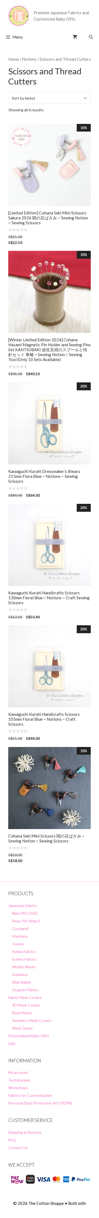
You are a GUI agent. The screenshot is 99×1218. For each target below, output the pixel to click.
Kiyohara (19, 936)
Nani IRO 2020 (24, 913)
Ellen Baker (21, 982)
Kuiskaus (20, 974)
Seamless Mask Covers (31, 1020)
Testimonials (19, 1080)
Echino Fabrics (24, 959)
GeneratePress (50, 1209)
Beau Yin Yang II (26, 920)
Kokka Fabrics (24, 951)
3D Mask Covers (26, 1005)
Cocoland (20, 928)
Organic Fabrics (25, 989)
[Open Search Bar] (91, 36)
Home (13, 59)
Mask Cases (22, 1028)
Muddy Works (24, 966)
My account (18, 1072)
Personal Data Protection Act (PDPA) (40, 1103)
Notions (29, 59)
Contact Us (18, 1147)
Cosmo (18, 943)
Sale (11, 1043)
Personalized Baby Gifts (28, 1035)
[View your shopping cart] (75, 36)
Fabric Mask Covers (25, 997)
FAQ (12, 1140)
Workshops (18, 1087)
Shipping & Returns (25, 1132)
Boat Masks (22, 1012)
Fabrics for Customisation (30, 1095)
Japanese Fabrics (22, 905)
